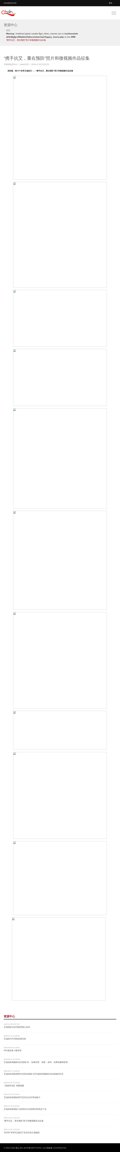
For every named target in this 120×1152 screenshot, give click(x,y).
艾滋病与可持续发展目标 (15, 1039)
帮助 (110, 3)
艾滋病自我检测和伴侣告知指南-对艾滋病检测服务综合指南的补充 (33, 1074)
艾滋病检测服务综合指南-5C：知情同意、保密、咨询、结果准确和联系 (36, 1062)
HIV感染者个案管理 (12, 1050)
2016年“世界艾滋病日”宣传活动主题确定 (22, 1132)
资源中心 (9, 1016)
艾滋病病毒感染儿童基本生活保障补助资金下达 (25, 1109)
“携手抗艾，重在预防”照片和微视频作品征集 (24, 1121)
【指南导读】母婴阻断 (14, 1085)
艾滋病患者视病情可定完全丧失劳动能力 (22, 1097)
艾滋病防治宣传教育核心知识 (17, 1027)
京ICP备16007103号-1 (33, 1148)
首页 (8, 30)
